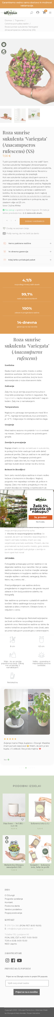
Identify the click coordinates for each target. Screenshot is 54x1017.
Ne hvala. (40, 522)
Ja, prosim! (40, 517)
